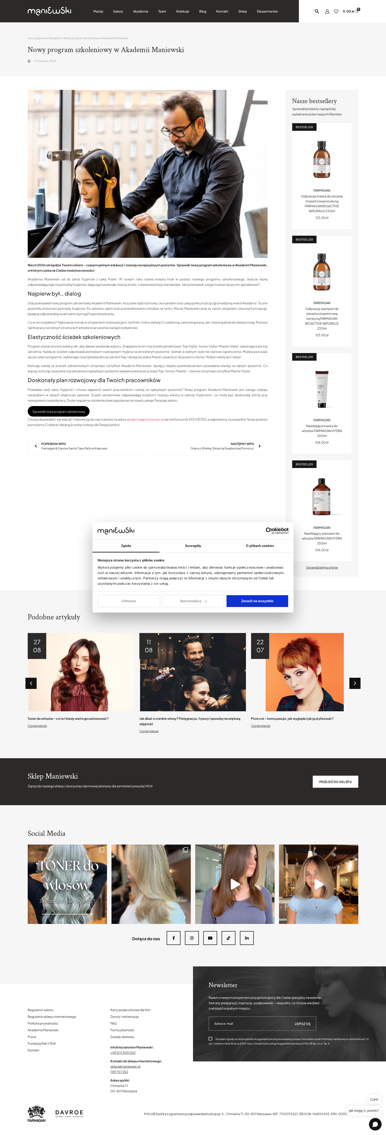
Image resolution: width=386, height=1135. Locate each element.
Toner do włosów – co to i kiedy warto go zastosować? (68, 718)
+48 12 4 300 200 (123, 1052)
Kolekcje (182, 11)
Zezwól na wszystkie (257, 601)
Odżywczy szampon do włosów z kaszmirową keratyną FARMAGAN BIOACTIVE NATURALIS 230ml (322, 318)
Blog (202, 11)
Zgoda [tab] (126, 546)
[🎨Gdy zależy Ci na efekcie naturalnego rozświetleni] (151, 884)
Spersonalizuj (190, 601)
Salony (118, 11)
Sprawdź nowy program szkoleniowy (58, 411)
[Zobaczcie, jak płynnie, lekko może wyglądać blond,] (318, 884)
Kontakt (222, 11)
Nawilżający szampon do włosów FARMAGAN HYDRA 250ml (322, 538)
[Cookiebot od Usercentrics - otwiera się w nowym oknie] (269, 530)
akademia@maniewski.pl (145, 419)
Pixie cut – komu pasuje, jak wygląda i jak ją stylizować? (292, 718)
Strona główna (37, 38)
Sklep (242, 11)
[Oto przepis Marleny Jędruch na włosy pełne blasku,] (235, 884)
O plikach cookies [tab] (260, 546)
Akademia (140, 11)
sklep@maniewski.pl (125, 1066)
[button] (317, 11)
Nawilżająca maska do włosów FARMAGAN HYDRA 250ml (322, 431)
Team (162, 11)
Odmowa (129, 601)
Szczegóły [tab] (193, 546)
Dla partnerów (267, 11)
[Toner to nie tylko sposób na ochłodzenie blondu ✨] (67, 884)
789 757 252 (119, 1072)
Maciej (98, 11)
